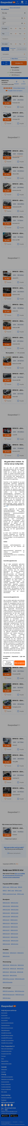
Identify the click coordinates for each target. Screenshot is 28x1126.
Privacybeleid (6, 656)
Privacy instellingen (8, 663)
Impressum (15, 656)
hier (7, 506)
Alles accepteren (20, 663)
